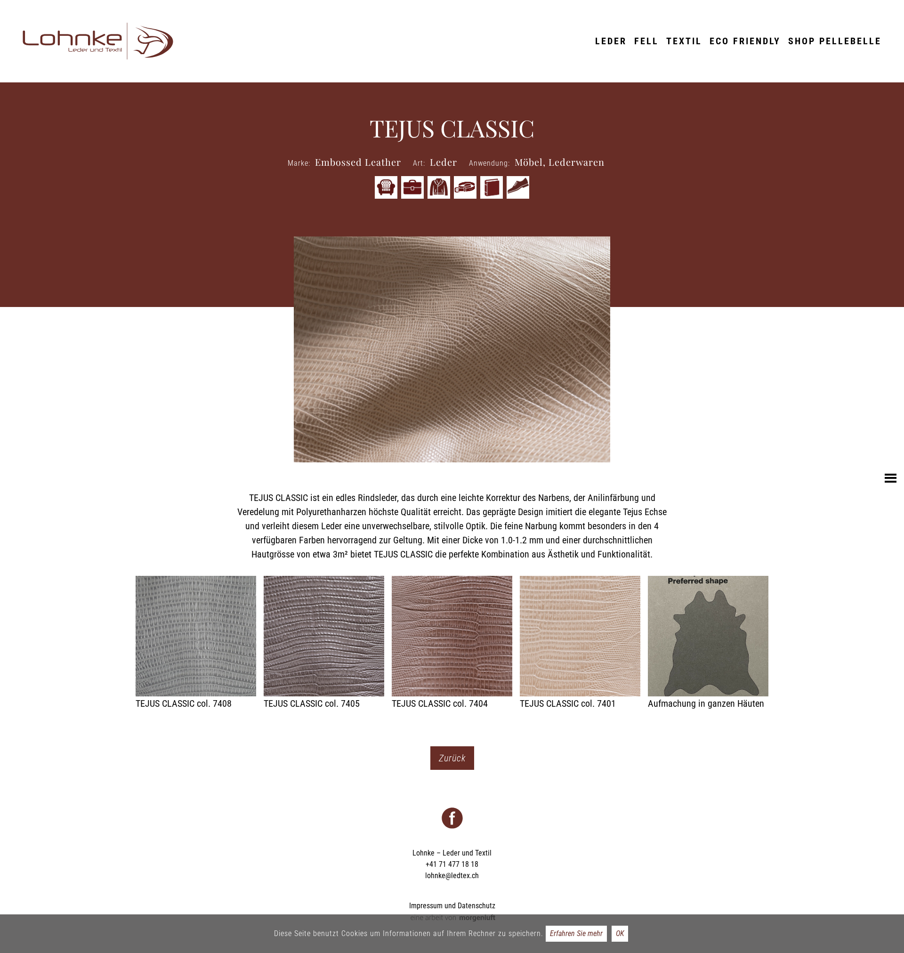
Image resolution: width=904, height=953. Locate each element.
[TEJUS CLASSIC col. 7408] (196, 643)
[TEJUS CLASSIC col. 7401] (580, 643)
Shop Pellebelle (834, 41)
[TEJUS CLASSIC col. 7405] (324, 643)
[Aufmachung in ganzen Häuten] (708, 643)
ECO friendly (745, 41)
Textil (684, 41)
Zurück (452, 758)
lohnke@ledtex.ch (452, 875)
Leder (611, 41)
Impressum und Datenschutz (452, 905)
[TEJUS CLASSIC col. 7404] (452, 643)
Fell (646, 41)
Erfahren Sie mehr (576, 933)
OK (620, 933)
